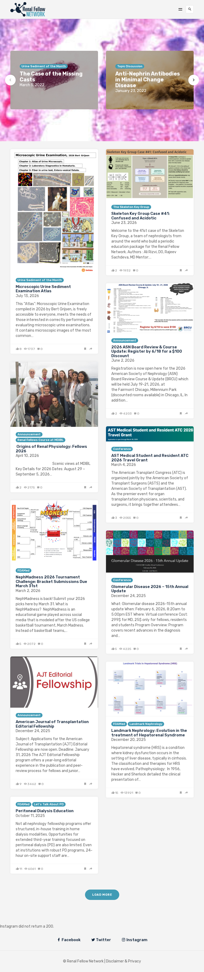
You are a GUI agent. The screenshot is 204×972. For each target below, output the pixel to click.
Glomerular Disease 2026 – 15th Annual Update (149, 589)
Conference (122, 449)
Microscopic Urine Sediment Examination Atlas (43, 289)
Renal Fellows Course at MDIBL (40, 440)
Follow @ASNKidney (31, 918)
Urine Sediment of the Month (40, 280)
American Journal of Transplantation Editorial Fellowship (52, 724)
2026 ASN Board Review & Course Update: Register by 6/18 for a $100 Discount (146, 351)
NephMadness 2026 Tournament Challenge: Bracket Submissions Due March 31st (51, 581)
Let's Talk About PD (49, 804)
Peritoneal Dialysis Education (45, 810)
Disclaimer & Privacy (123, 961)
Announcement (124, 340)
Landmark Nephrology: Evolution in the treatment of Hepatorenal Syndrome (149, 732)
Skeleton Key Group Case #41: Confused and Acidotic (140, 215)
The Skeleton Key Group (131, 207)
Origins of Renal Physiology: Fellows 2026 (51, 448)
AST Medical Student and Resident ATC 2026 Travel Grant (149, 457)
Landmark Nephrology (146, 724)
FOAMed (23, 570)
